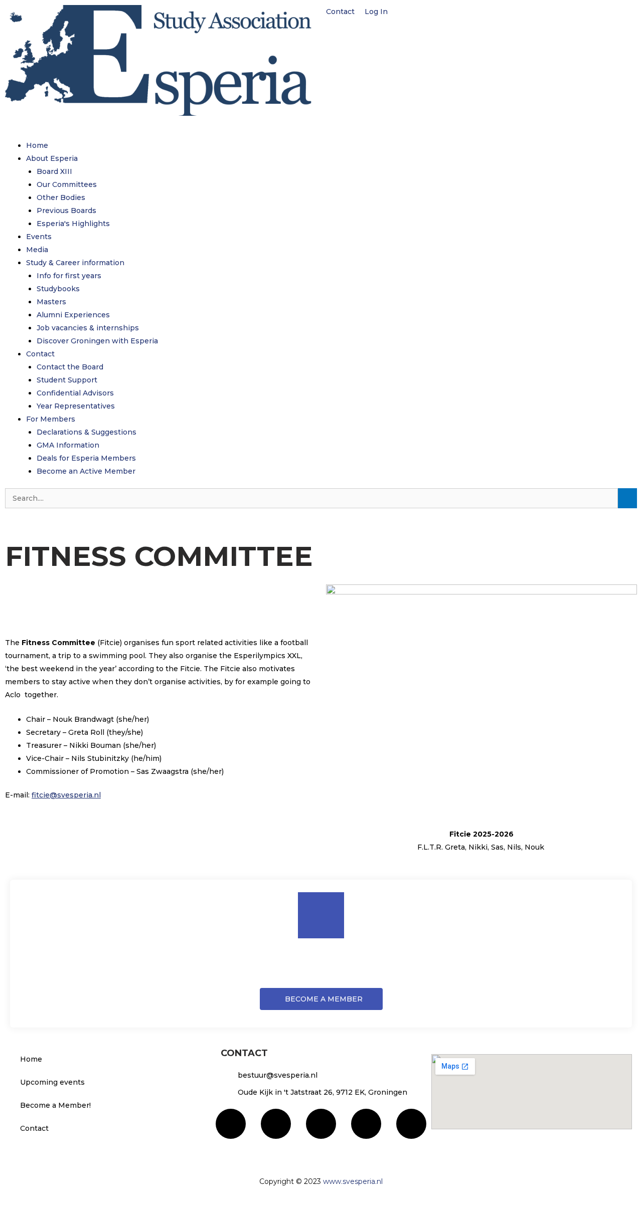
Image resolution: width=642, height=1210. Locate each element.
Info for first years (69, 275)
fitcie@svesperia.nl (66, 794)
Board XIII (54, 171)
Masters (51, 301)
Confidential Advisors (75, 392)
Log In (377, 11)
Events (39, 236)
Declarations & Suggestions (86, 432)
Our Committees (67, 184)
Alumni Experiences (73, 314)
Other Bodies (61, 197)
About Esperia (52, 158)
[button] (321, 132)
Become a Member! (55, 1105)
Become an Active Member (86, 471)
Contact (340, 11)
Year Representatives (76, 406)
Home (37, 145)
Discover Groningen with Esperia (97, 340)
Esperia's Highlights (73, 223)
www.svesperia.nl (353, 1181)
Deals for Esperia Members (86, 458)
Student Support (67, 379)
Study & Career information (75, 262)
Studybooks (58, 288)
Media (37, 249)
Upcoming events (52, 1082)
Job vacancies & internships (88, 327)
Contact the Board (70, 366)
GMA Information (68, 445)
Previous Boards (66, 210)
